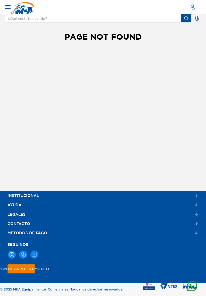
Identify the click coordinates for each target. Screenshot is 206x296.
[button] (8, 7)
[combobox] (98, 18)
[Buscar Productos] (186, 18)
